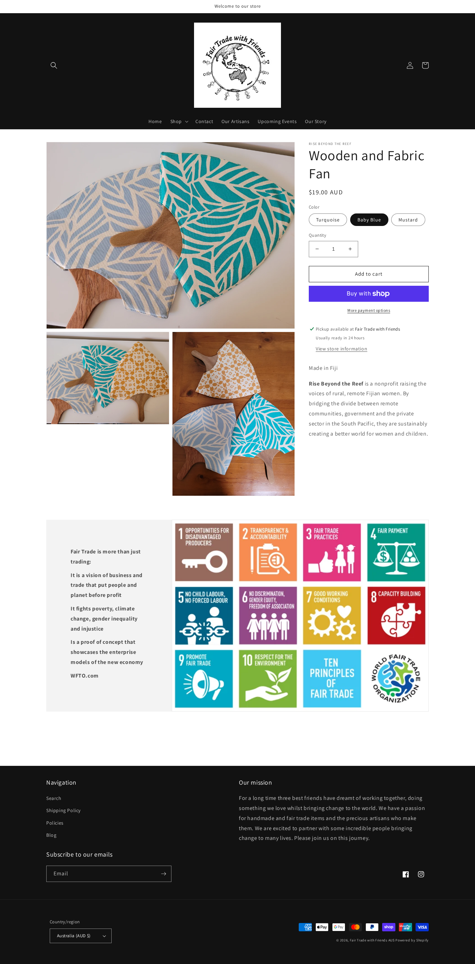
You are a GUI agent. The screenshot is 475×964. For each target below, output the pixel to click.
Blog (51, 835)
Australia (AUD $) (74, 936)
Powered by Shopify (412, 940)
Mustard (408, 220)
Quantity (317, 235)
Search (54, 798)
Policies (55, 823)
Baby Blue (369, 220)
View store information (341, 348)
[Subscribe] (163, 874)
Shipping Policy (63, 810)
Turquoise (328, 220)
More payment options (368, 310)
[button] (54, 65)
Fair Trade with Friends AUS (372, 940)
